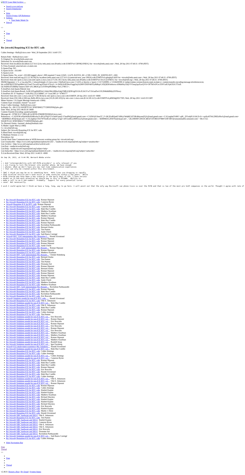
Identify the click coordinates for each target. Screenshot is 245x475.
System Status (35, 472)
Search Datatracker (13, 9)
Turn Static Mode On (19, 20)
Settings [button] (9, 18)
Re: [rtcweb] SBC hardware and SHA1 (22, 415)
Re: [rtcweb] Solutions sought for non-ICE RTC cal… (28, 303)
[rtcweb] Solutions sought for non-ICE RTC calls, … (27, 298)
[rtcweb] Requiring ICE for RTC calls (21, 204)
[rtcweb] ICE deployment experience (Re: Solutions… (28, 346)
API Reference (24, 16)
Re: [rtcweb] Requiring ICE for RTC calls (23, 200)
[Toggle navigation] (25, 2)
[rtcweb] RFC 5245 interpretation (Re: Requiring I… (27, 236)
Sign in (9, 22)
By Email (24, 472)
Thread (9, 40)
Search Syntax (12, 16)
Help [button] (8, 13)
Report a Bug (14, 472)
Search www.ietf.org (14, 6)
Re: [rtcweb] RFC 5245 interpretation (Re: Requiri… (27, 248)
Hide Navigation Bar (14, 443)
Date (8, 33)
